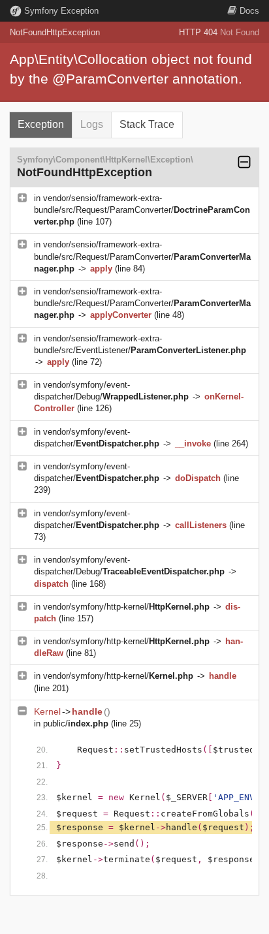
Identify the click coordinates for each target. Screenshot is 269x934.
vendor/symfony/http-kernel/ (126, 607)
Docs (249, 11)
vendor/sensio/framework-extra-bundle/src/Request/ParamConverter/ (142, 209)
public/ (75, 723)
